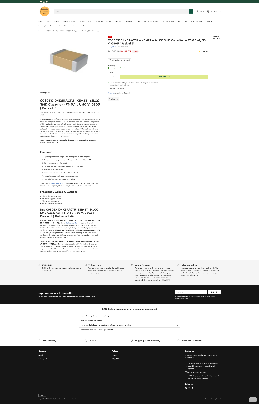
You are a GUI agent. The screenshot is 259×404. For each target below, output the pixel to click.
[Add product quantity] (117, 77)
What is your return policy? (51, 201)
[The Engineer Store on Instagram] (44, 2)
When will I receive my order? (52, 196)
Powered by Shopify (70, 399)
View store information (117, 88)
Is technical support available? (52, 199)
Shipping (111, 93)
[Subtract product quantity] (109, 77)
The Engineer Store (56, 183)
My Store (113, 47)
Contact (114, 355)
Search (40, 355)
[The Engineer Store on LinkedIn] (47, 2)
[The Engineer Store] (44, 11)
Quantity (110, 72)
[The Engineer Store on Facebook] (41, 2)
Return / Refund (43, 359)
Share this (114, 99)
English (41, 395)
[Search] (191, 11)
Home (40, 31)
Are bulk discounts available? (52, 203)
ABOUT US (115, 359)
